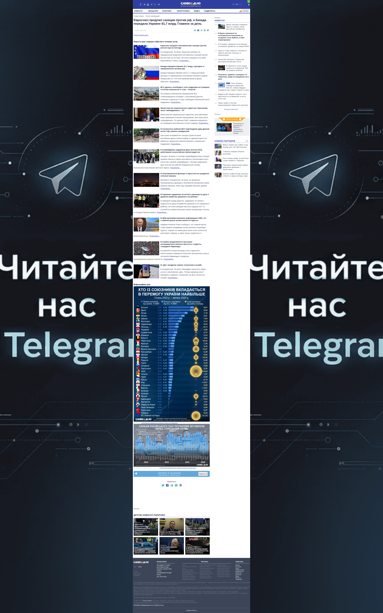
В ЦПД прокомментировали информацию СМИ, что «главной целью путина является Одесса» (183, 219)
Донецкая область (187, 574)
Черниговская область (223, 574)
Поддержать (209, 11)
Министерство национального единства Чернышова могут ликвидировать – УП (184, 109)
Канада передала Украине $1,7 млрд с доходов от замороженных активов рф (182, 67)
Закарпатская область (189, 578)
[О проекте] (248, 1)
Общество (238, 573)
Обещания (153, 11)
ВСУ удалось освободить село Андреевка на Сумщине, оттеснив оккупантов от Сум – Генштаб (185, 88)
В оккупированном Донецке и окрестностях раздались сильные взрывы (184, 175)
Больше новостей (230, 109)
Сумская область (222, 565)
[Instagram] (151, 4)
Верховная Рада (163, 567)
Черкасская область (223, 573)
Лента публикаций (152, 16)
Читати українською (141, 35)
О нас (136, 571)
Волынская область (188, 571)
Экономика (238, 579)
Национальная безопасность (239, 570)
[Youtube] (148, 4)
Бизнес (237, 565)
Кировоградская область (207, 568)
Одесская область (205, 574)
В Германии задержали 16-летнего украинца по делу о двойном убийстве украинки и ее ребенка (184, 195)
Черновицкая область (223, 576)
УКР (237, 4)
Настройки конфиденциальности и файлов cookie (149, 605)
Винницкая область (188, 570)
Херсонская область (223, 570)
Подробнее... (184, 61)
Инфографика (183, 11)
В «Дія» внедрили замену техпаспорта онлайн (181, 265)
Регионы (204, 561)
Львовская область (205, 571)
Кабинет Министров (164, 569)
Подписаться (203, 474)
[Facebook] (140, 4)
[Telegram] (144, 4)
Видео (197, 11)
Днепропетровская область (190, 573)
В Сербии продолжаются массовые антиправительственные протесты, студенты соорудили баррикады (180, 244)
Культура (238, 566)
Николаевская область (206, 573)
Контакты (137, 573)
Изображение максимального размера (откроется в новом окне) (159, 423)
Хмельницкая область (223, 571)
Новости (138, 11)
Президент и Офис (163, 565)
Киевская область (205, 566)
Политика (238, 574)
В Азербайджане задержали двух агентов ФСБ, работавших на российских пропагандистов (181, 151)
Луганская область (205, 570)
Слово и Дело (139, 16)
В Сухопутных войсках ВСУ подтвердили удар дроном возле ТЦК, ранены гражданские (184, 130)
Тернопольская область (224, 566)
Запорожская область (188, 579)
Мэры (159, 574)
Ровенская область (205, 578)
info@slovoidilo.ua (191, 610)
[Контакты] (248, 4)
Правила (137, 575)
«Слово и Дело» (147, 600)
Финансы (238, 578)
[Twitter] (155, 4)
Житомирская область (189, 576)
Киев (183, 565)
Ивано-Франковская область (208, 565)
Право (237, 576)
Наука (237, 568)
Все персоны (162, 576)
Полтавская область (206, 576)
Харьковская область (223, 568)
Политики (166, 11)
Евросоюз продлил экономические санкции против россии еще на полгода (183, 47)
